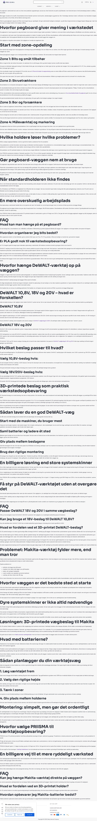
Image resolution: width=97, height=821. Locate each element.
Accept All (29, 814)
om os (27, 808)
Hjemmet (39, 6)
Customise (9, 814)
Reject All (19, 814)
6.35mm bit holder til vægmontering (41, 71)
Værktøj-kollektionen (22, 749)
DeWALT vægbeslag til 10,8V (42, 321)
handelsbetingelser (56, 808)
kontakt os (29, 810)
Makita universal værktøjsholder (23, 634)
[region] (19, 810)
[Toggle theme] (93, 2)
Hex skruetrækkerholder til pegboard (75, 93)
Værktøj (48, 6)
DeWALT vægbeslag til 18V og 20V (63, 341)
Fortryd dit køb (54, 812)
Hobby (57, 6)
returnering (53, 810)
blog (27, 812)
